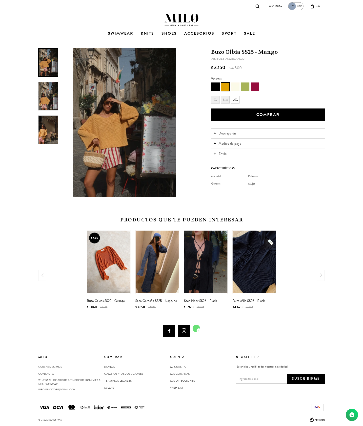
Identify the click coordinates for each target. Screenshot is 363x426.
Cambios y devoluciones (123, 374)
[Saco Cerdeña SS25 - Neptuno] (157, 261)
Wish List (176, 387)
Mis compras (180, 374)
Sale (249, 33)
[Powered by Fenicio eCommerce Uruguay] (317, 420)
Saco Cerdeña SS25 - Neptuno (156, 300)
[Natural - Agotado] (235, 86)
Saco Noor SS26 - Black (200, 300)
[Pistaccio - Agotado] (245, 86)
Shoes (169, 33)
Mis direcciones (182, 380)
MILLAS (109, 387)
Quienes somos (50, 367)
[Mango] (225, 86)
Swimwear (120, 33)
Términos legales (118, 380)
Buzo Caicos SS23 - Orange (106, 300)
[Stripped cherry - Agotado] (255, 86)
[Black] (215, 86)
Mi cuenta (178, 367)
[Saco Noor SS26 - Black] (206, 261)
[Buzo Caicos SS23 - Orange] (109, 261)
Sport (229, 33)
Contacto (43, 6)
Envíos (109, 367)
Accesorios (199, 33)
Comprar (268, 115)
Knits (147, 33)
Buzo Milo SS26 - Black (249, 300)
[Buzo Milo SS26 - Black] (254, 261)
